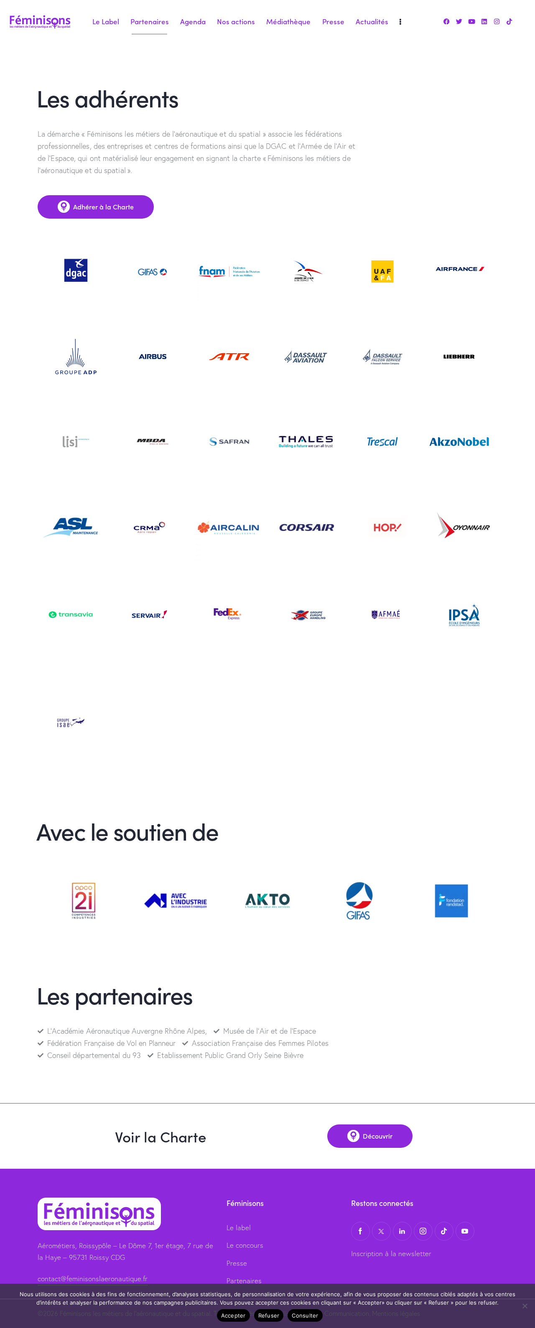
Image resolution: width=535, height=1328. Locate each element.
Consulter (305, 1315)
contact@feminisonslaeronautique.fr (93, 1278)
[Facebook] (446, 21)
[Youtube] (471, 21)
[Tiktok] (509, 21)
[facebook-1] (360, 1231)
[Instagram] (497, 21)
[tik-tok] (444, 1231)
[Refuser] (524, 1306)
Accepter (233, 1315)
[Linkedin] (484, 21)
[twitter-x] (381, 1231)
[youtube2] (465, 1231)
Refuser (269, 1315)
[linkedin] (402, 1231)
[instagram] (423, 1231)
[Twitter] (459, 21)
